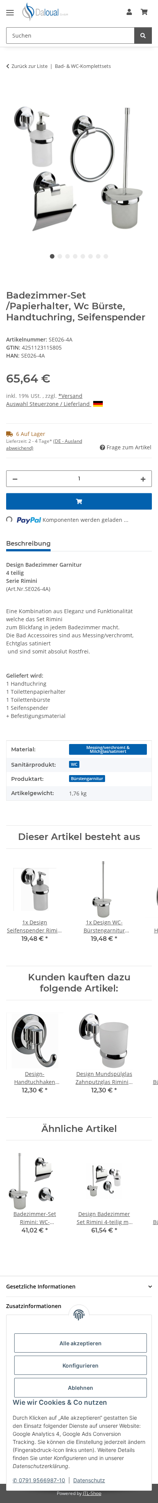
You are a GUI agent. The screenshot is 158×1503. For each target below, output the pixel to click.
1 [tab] (52, 256)
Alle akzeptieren (80, 1343)
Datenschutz (89, 1480)
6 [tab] (90, 256)
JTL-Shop (92, 1493)
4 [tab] (75, 256)
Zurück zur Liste (30, 66)
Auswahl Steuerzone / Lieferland (48, 404)
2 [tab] (60, 256)
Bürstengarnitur (87, 778)
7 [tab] (98, 256)
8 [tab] (106, 256)
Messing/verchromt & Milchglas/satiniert (108, 749)
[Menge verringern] (15, 479)
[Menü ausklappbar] (10, 9)
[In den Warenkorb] (12, 90)
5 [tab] (83, 256)
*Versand (70, 395)
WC (74, 764)
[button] (129, 12)
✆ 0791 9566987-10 (39, 1480)
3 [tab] (67, 256)
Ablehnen (80, 1387)
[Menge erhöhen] (143, 479)
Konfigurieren (81, 1365)
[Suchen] (143, 35)
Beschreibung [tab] (28, 543)
